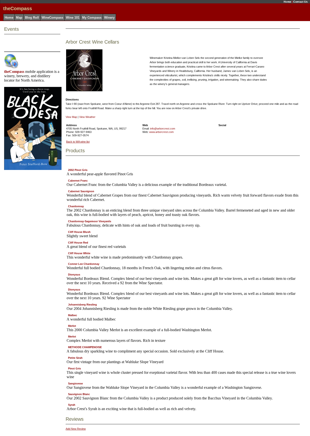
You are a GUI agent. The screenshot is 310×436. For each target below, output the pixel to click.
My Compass (91, 17)
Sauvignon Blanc (79, 394)
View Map (71, 116)
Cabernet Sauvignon (81, 191)
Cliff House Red (78, 242)
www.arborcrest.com (161, 131)
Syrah (71, 404)
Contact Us (300, 1)
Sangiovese (75, 383)
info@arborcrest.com (162, 128)
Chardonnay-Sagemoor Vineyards (89, 221)
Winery (109, 17)
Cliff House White (79, 253)
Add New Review (76, 428)
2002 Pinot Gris (77, 169)
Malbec (72, 315)
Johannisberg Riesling (82, 304)
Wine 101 (72, 17)
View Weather (87, 116)
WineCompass (52, 17)
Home (287, 1)
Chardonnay (76, 206)
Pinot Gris (74, 368)
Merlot (72, 325)
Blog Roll (32, 17)
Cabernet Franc (78, 180)
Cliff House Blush (79, 231)
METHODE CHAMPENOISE (85, 347)
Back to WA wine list (78, 141)
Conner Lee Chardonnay (83, 263)
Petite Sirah (75, 357)
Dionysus (74, 274)
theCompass (14, 71)
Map (19, 17)
